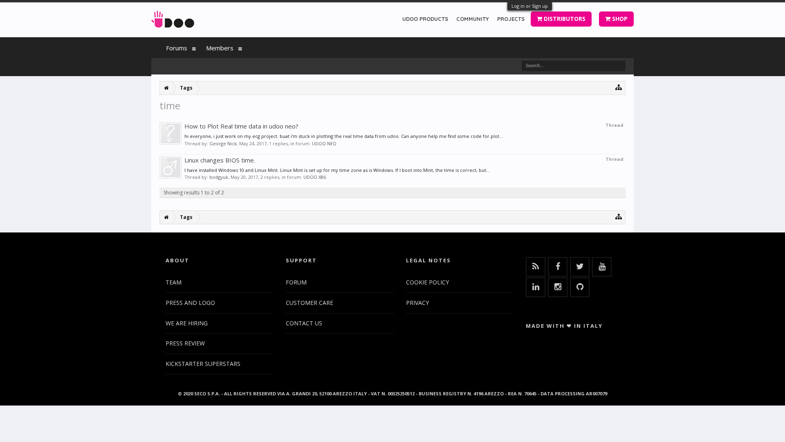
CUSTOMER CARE (309, 303)
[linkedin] (535, 287)
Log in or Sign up (529, 6)
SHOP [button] (619, 19)
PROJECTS (511, 19)
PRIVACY (417, 303)
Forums (176, 48)
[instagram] (557, 287)
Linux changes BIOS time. (219, 160)
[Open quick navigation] (618, 87)
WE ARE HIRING (187, 323)
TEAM (174, 282)
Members (219, 48)
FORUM (296, 282)
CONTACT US (304, 323)
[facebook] (557, 267)
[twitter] (580, 267)
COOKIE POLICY (427, 282)
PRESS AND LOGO (190, 303)
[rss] (535, 267)
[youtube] (602, 267)
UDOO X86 (314, 177)
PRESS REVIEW (185, 343)
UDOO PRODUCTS (425, 19)
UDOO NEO (324, 143)
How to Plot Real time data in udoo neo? (241, 126)
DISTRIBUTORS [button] (563, 19)
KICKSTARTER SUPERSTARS (203, 364)
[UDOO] (172, 17)
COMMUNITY (472, 19)
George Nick (223, 143)
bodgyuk (218, 177)
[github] (580, 287)
